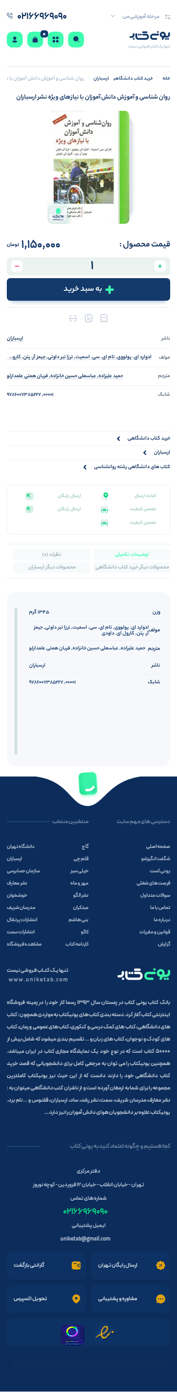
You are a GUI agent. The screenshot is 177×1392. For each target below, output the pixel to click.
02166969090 (85, 1212)
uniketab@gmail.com (85, 1239)
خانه (166, 79)
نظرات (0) (51, 555)
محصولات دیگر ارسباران (52, 567)
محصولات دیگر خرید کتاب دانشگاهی (132, 567)
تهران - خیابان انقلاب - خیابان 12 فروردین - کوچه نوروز (88, 1185)
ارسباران (101, 79)
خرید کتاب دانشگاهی (133, 79)
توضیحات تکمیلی (132, 555)
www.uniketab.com (39, 980)
